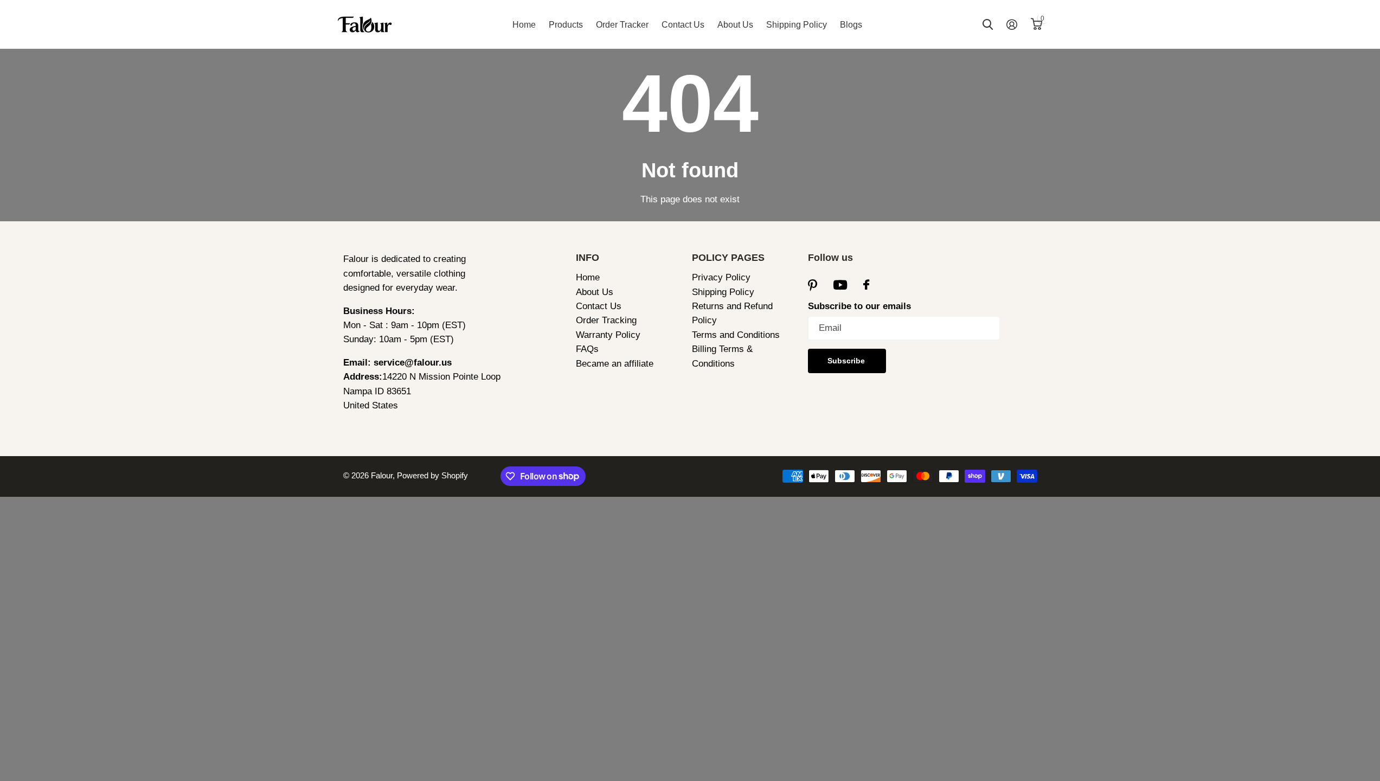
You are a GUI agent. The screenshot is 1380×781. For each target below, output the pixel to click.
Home (524, 24)
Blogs (851, 24)
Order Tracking (606, 320)
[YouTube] (840, 285)
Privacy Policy (721, 277)
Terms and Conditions (736, 335)
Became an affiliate (614, 364)
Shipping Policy (796, 24)
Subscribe (847, 360)
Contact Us (683, 24)
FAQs (587, 349)
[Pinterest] (812, 285)
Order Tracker (622, 24)
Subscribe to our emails (859, 306)
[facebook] (866, 285)
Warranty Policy (608, 335)
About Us (735, 24)
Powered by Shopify (432, 475)
